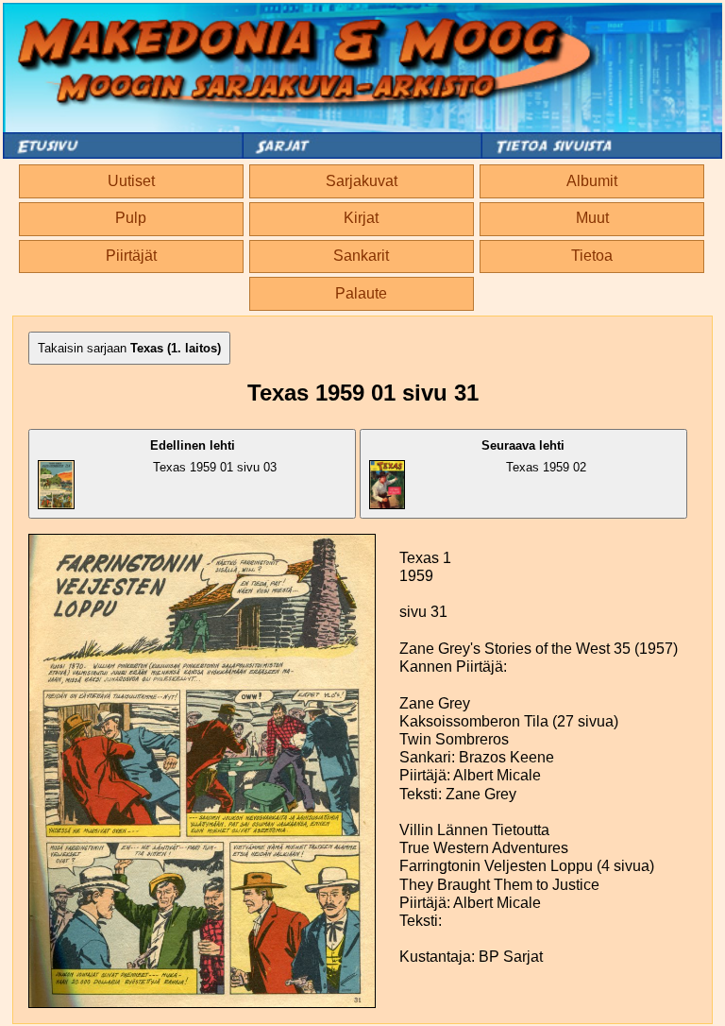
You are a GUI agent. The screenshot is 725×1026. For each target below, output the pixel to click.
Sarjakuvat (361, 181)
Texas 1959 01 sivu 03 (214, 456)
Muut (592, 218)
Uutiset (131, 181)
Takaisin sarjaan (129, 348)
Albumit (591, 181)
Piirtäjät (131, 256)
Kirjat (361, 218)
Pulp (130, 218)
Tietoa (592, 256)
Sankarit (361, 256)
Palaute (361, 293)
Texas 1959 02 (533, 456)
